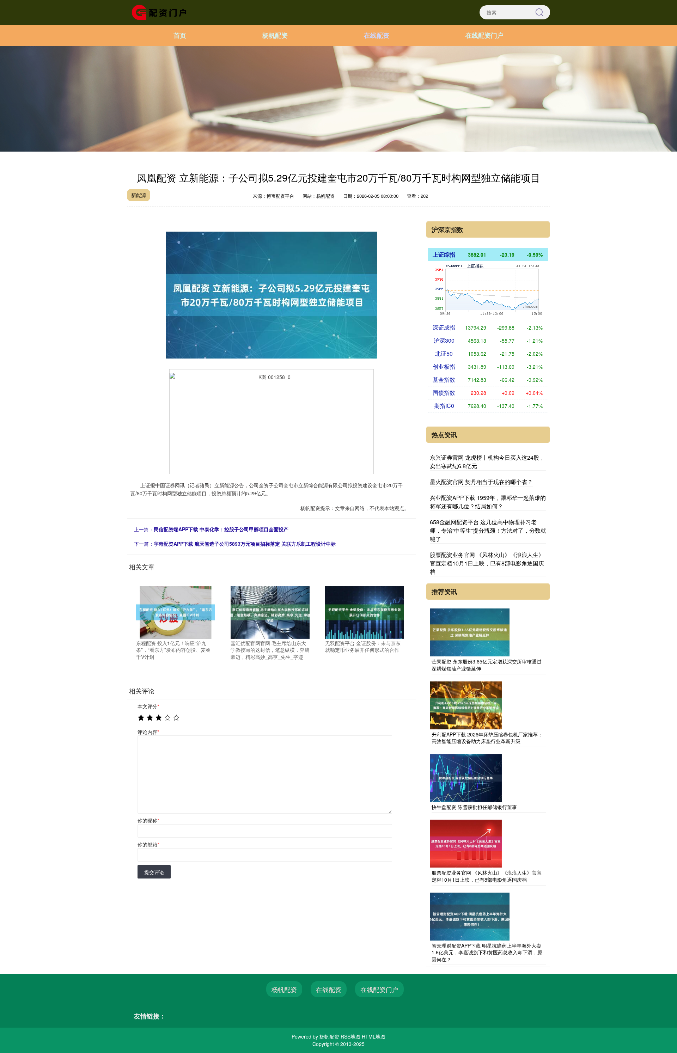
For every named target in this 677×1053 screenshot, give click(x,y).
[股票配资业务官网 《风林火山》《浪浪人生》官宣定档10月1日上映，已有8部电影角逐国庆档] (466, 842)
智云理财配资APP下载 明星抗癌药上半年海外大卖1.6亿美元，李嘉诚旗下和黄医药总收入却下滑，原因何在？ (487, 952)
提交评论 (154, 872)
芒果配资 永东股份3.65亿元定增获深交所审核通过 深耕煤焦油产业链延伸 (487, 665)
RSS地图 (350, 1036)
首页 (179, 35)
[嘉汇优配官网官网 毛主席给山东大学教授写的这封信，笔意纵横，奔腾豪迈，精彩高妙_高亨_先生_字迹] (270, 611)
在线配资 (376, 35)
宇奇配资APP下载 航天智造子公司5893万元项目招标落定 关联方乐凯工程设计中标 (245, 543)
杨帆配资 (275, 35)
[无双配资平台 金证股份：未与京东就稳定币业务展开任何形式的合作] (364, 611)
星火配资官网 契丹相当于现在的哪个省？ (481, 482)
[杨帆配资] (161, 11)
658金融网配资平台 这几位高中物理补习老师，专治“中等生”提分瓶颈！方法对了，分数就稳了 (488, 530)
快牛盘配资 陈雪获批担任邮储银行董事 (474, 806)
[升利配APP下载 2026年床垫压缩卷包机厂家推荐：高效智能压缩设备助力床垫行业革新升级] (466, 704)
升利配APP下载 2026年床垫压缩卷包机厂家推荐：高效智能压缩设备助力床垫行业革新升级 (487, 738)
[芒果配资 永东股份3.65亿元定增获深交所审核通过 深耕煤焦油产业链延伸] (470, 631)
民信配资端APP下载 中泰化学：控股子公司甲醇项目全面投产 (221, 529)
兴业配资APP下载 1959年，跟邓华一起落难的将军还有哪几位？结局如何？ (488, 502)
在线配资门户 (484, 35)
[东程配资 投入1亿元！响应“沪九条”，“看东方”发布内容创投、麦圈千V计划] (175, 611)
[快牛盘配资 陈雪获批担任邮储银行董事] (466, 776)
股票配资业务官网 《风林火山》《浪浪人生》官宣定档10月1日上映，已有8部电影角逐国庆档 (487, 563)
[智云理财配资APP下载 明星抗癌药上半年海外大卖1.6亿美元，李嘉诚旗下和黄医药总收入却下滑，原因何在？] (470, 915)
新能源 (138, 194)
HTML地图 (373, 1036)
